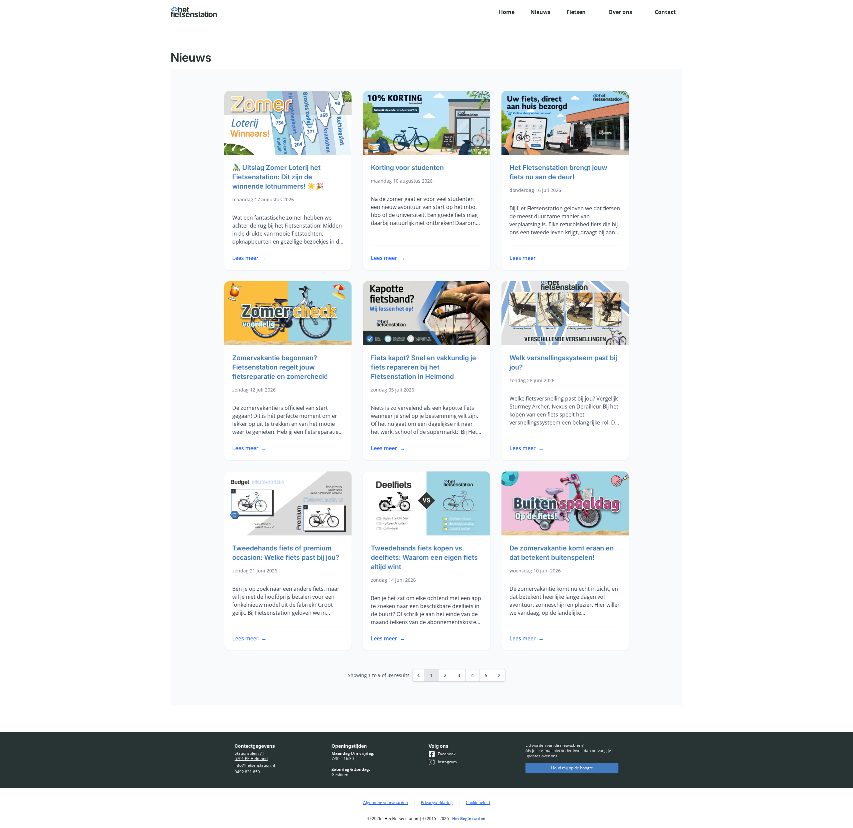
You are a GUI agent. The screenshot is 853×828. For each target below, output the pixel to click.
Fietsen (576, 12)
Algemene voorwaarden (385, 802)
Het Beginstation (468, 818)
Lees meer (249, 258)
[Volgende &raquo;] (499, 675)
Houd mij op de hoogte (572, 768)
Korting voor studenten (407, 168)
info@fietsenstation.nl (255, 765)
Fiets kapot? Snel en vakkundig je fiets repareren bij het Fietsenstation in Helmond (423, 367)
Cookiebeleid (478, 802)
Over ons (620, 12)
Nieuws (540, 12)
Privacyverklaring (437, 802)
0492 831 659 (247, 772)
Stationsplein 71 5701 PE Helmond (251, 756)
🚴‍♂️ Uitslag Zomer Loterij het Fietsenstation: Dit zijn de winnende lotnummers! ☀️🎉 (278, 177)
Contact (665, 12)
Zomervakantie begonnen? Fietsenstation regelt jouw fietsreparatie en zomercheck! (280, 367)
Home (506, 12)
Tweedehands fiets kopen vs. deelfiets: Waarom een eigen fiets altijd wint (424, 557)
